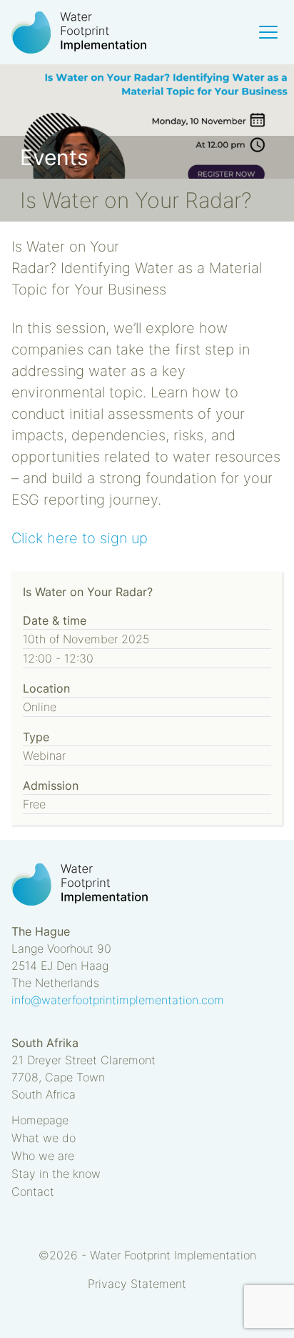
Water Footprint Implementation (79, 32)
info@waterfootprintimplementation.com (117, 1000)
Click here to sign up (79, 538)
